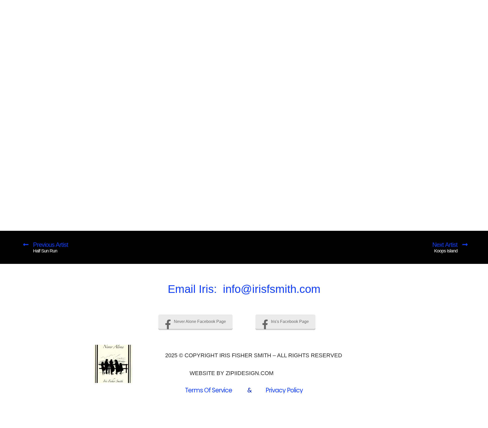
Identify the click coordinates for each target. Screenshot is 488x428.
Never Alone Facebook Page (200, 321)
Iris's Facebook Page (290, 321)
